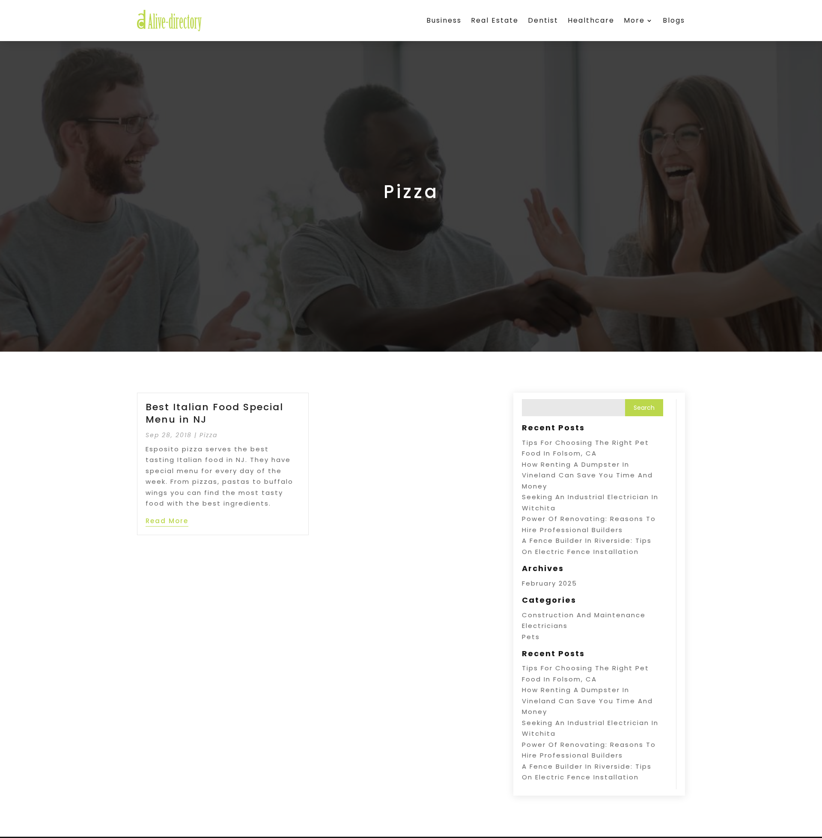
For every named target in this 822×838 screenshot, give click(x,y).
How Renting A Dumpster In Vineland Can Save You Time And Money (587, 475)
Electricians (545, 625)
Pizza (208, 435)
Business (444, 20)
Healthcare (591, 20)
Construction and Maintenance (584, 614)
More (634, 20)
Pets (531, 636)
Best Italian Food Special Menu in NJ (214, 413)
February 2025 (549, 583)
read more (167, 520)
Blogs (674, 20)
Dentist (543, 20)
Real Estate (494, 20)
